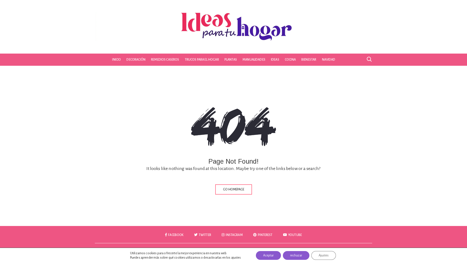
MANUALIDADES (253, 59)
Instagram (234, 235)
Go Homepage (233, 189)
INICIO (116, 59)
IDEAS (275, 59)
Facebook (175, 235)
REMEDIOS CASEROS (165, 59)
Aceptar (268, 255)
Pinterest (265, 235)
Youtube (295, 235)
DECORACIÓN (135, 59)
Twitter (204, 235)
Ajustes (324, 255)
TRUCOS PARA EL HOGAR (202, 59)
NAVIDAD (328, 59)
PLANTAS (231, 59)
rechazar (296, 255)
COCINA (290, 59)
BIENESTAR (308, 59)
